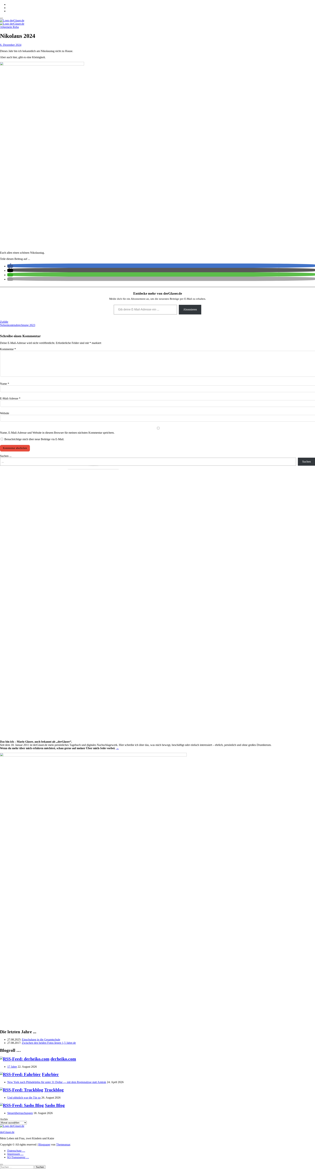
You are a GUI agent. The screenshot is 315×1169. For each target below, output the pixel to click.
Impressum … (15, 1154)
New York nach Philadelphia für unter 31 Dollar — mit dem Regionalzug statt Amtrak (56, 1082)
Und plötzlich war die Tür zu (24, 1097)
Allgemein (6, 27)
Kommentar (8, 349)
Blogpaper (44, 1144)
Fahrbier (50, 1074)
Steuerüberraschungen (20, 1113)
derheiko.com (63, 1059)
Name (4, 383)
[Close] (1, 1164)
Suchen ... (5, 455)
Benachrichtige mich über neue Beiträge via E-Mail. (34, 439)
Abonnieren (190, 309)
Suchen (306, 461)
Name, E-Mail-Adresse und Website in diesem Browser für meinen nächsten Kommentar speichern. (57, 432)
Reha (16, 27)
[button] (10, 266)
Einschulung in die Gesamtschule (41, 1039)
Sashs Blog (55, 1105)
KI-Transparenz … (18, 1157)
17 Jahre (12, 1066)
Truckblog (54, 1089)
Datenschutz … (16, 1150)
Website (4, 413)
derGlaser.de (7, 1132)
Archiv (4, 1119)
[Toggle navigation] (1, 18)
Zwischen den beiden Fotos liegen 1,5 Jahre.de (49, 1042)
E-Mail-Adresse (10, 398)
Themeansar (63, 1144)
